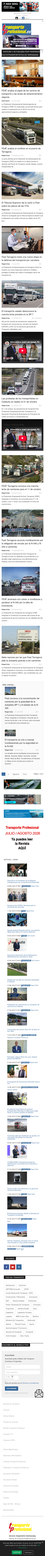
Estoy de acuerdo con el (22, 1383)
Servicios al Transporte (14, 1332)
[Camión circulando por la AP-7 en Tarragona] (22, 131)
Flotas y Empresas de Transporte (17, 1305)
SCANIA (24, 936)
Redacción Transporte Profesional (17, 1038)
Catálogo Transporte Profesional (14, 1461)
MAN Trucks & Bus (22, 1316)
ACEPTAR (16, 1552)
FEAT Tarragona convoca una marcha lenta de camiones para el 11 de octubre (21, 487)
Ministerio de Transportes (15, 1320)
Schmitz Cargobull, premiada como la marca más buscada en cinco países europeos (22, 1241)
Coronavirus (33, 1297)
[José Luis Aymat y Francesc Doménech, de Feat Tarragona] (22, 240)
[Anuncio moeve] (23, 814)
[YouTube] (12, 1267)
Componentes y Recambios (15, 1297)
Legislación (10, 1312)
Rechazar (28, 1552)
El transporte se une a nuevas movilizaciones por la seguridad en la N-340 (21, 743)
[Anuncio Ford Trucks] (22, 7)
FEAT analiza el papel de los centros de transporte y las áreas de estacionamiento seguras (22, 94)
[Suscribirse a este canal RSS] (42, 52)
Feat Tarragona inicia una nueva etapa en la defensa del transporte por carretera (22, 258)
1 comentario (38, 318)
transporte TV (8, 1434)
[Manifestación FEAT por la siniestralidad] (22, 581)
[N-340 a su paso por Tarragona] (22, 640)
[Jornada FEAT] (22, 73)
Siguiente (16, 774)
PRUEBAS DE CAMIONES (29, 1035)
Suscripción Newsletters (11, 1474)
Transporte (29, 1332)
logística (9, 1316)
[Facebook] (6, 1267)
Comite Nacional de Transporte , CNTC (19, 1293)
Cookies (6, 1498)
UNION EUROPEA (26, 1219)
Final (24, 774)
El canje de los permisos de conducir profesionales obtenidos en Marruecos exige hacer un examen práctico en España (22, 1110)
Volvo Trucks (24, 1336)
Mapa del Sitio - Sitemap (11, 1504)
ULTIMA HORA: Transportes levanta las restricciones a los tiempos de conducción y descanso (22, 1164)
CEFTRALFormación (13, 1289)
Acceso (18, 15)
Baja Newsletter (8, 1510)
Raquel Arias (6, 155)
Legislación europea (24, 1312)
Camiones (22, 1285)
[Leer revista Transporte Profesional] (23, 838)
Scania (31, 1324)
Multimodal (31, 1320)
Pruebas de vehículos (10, 1422)
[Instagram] (19, 1267)
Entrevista (25, 1062)
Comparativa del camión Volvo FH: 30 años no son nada (23, 1030)
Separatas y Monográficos (12, 1455)
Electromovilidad (18, 1301)
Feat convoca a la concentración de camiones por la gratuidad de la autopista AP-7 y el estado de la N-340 (22, 703)
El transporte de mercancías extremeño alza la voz (23, 1082)
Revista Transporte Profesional (14, 1428)
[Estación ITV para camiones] (22, 185)
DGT (7, 1301)
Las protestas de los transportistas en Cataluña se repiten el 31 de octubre (20, 400)
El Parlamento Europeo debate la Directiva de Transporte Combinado (23, 1214)
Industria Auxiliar (23, 1308)
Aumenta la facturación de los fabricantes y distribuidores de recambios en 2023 (22, 956)
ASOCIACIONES (26, 960)
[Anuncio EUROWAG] (23, 799)
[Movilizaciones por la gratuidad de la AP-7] (22, 523)
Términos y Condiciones (30, 1383)
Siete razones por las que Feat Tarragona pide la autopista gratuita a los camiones (22, 659)
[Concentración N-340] (22, 732)
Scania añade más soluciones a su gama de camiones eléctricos (22, 1189)
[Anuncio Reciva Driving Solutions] (23, 784)
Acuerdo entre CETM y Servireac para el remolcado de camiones (21, 906)
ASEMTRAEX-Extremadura (30, 1087)
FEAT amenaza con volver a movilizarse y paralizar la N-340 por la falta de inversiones (22, 602)
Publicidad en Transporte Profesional (16, 1467)
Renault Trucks (20, 1324)
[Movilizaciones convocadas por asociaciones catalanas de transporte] (22, 294)
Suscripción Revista (10, 1480)
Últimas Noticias (8, 1416)
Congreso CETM (9, 1440)
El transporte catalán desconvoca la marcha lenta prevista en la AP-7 (19, 312)
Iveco (35, 1308)
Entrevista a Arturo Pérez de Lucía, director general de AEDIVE (22, 1058)
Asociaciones (10, 1285)
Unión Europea (11, 1336)
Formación (37, 1305)
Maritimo (36, 1316)
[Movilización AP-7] (22, 691)
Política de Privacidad (10, 1492)
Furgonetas (10, 1308)
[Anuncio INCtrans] (23, 35)
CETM (23, 911)
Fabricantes (32, 1301)
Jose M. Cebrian (12, 1090)
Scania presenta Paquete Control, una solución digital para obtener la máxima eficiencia (23, 931)
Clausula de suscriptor (11, 1486)
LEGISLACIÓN (26, 886)
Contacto (25, 15)
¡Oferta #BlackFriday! (10, 1449)
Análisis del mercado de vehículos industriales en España (23, 980)
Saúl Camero (6, 101)
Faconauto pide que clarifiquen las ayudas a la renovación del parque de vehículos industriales (23, 1137)
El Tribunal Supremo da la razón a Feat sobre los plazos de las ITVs (21, 204)
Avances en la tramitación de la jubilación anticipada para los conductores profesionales (23, 881)
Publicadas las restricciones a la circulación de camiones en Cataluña (23, 1005)
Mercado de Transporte (11, 1404)
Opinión (8, 1324)
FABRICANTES (26, 985)
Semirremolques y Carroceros (16, 1328)
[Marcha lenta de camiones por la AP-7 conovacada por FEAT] (22, 469)
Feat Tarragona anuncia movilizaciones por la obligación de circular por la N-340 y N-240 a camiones (22, 543)
